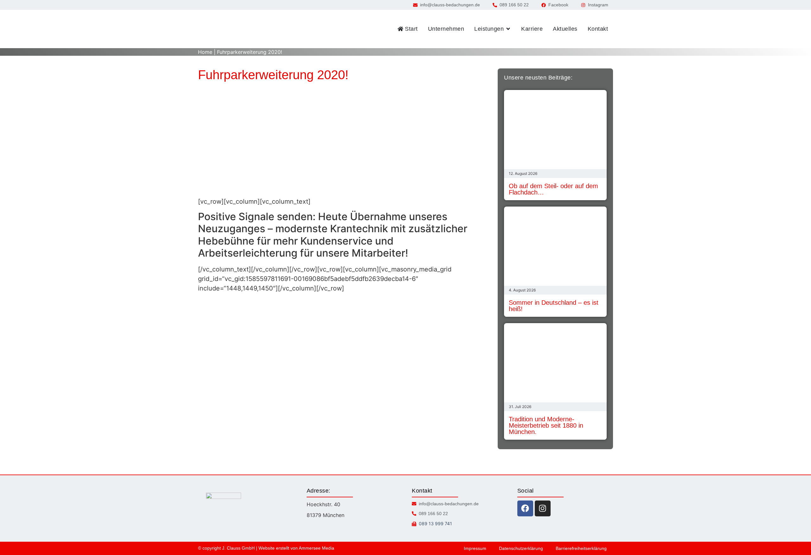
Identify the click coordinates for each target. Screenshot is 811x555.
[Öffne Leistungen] (508, 29)
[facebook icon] (525, 508)
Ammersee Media (316, 548)
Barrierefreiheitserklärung (581, 548)
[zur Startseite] (225, 29)
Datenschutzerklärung (521, 548)
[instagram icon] (543, 508)
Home (205, 52)
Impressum (475, 548)
